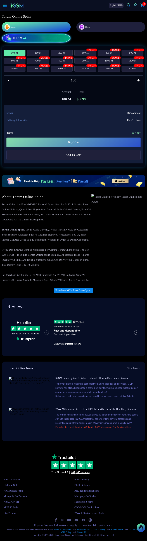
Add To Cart (73, 154)
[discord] (76, 520)
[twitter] (62, 520)
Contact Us (82, 532)
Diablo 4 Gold (11, 485)
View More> (133, 368)
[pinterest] (90, 520)
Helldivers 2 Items (83, 502)
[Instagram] (83, 520)
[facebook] (56, 520)
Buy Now (73, 142)
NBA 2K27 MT (11, 502)
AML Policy (65, 532)
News (87, 27)
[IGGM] (17, 5)
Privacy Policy (83, 529)
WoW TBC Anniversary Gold (89, 513)
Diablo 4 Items (81, 485)
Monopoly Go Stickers (85, 496)
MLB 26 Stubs (11, 507)
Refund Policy (117, 529)
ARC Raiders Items (13, 490)
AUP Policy (134, 529)
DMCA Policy (99, 529)
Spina (13, 27)
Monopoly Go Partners (15, 496)
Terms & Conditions (62, 529)
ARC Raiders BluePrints (86, 490)
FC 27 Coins (10, 513)
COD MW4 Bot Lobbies (86, 507)
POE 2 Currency (12, 479)
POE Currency (81, 479)
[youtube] (69, 520)
